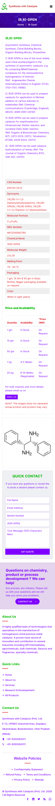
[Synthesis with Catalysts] (19, 6)
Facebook (27, 799)
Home (20, 24)
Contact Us (25, 601)
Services (10, 685)
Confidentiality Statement (28, 769)
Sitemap (39, 779)
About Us (10, 679)
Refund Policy (13, 774)
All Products (12, 695)
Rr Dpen (32, 24)
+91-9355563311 (16, 739)
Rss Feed (44, 799)
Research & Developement (19, 690)
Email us (11, 397)
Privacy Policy (22, 779)
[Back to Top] (49, 797)
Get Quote (27, 551)
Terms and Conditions (38, 774)
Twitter (39, 799)
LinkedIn (33, 799)
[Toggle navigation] (51, 6)
